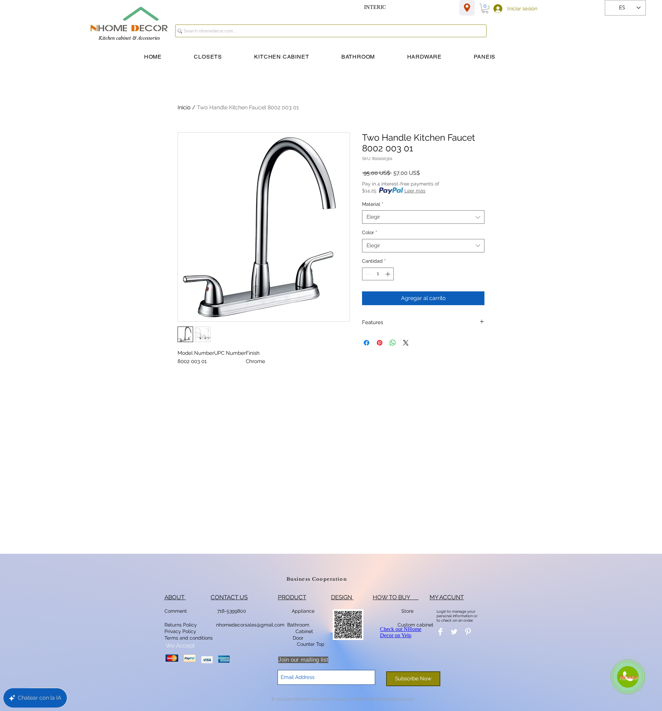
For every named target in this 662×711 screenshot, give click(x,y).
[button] (485, 8)
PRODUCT (292, 597)
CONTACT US (229, 597)
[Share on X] (406, 343)
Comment (177, 611)
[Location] (467, 8)
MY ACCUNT (447, 597)
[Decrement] (367, 274)
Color (369, 232)
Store (409, 611)
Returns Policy (180, 625)
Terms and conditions (188, 638)
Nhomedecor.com (395, 699)
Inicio (184, 107)
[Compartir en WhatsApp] (393, 343)
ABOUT (175, 597)
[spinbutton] (378, 274)
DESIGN (342, 597)
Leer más (414, 190)
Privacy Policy (181, 631)
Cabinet (303, 631)
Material (372, 204)
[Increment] (388, 274)
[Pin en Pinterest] (379, 343)
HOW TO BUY (396, 597)
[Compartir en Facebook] (366, 343)
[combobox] (423, 217)
